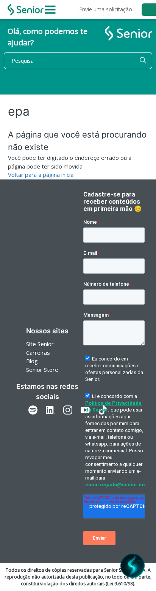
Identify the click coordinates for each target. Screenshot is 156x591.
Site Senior (40, 344)
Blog (32, 361)
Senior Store (42, 369)
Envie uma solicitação (105, 9)
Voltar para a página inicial (41, 174)
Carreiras (38, 352)
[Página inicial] (26, 9)
